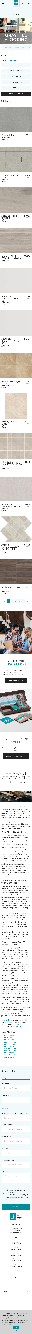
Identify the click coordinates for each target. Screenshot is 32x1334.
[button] (22, 4)
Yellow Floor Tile (10, 1051)
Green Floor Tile (10, 1044)
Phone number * (7, 1124)
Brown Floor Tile (10, 1042)
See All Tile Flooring (11, 1057)
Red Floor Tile (9, 1046)
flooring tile (5, 1020)
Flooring (14, 21)
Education (8, 1307)
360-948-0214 (16, 14)
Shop (6, 1291)
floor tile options (24, 835)
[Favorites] (25, 4)
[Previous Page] (4, 601)
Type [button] (15, 65)
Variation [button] (14, 88)
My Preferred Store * (8, 1160)
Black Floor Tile (9, 1038)
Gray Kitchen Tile (10, 1055)
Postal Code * (6, 1148)
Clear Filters (13, 60)
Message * (5, 1171)
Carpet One (5, 21)
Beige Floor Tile (9, 1036)
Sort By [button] (24, 101)
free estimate (16, 1026)
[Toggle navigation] (2, 3)
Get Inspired (9, 1299)
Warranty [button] (15, 76)
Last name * (6, 1095)
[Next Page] (27, 601)
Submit (16, 1206)
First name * (6, 1083)
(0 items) (29, 3)
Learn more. (12, 1324)
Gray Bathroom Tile (11, 1053)
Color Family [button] (15, 71)
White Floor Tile (10, 1048)
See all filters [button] (14, 93)
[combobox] (14, 47)
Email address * (7, 1136)
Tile (21, 21)
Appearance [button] (14, 82)
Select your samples (14, 756)
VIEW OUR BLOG (14, 680)
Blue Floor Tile (9, 1040)
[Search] (29, 47)
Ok (16, 1327)
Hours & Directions (16, 1232)
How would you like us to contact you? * (14, 1113)
